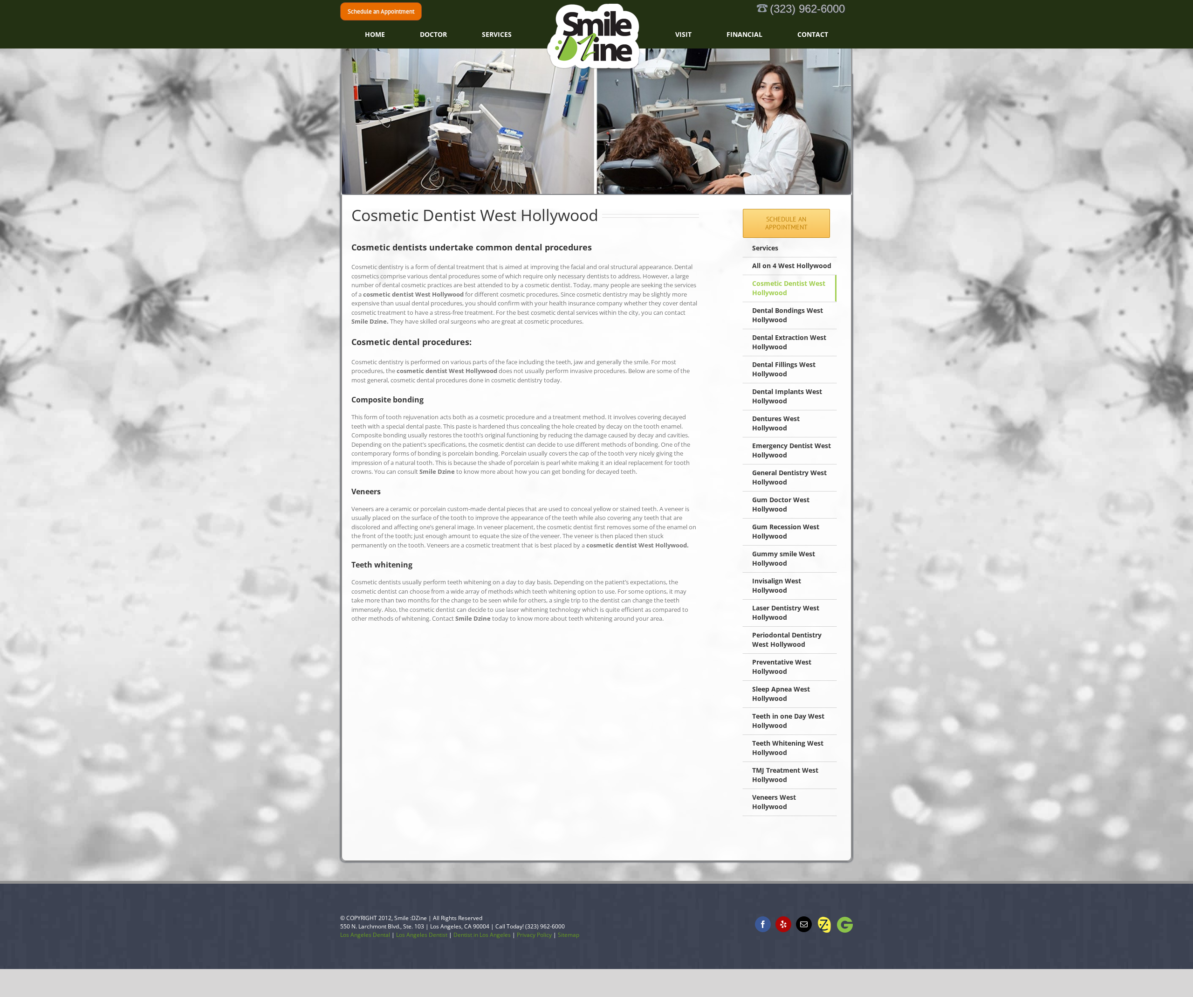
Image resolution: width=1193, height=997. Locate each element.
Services (765, 247)
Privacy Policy (534, 935)
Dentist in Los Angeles (482, 935)
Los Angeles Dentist (421, 935)
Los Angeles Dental (365, 935)
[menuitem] (450, 34)
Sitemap (568, 935)
